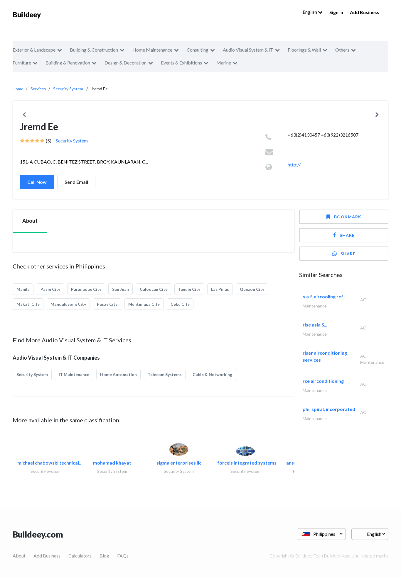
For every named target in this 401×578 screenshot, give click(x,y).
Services (38, 88)
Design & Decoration (125, 62)
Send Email (76, 182)
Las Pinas (220, 289)
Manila (23, 289)
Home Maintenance (152, 49)
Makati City (28, 304)
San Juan (120, 289)
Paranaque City (86, 289)
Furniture (22, 62)
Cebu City (180, 304)
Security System (68, 88)
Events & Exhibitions (181, 62)
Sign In (336, 12)
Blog (104, 555)
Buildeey (27, 14)
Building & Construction (94, 49)
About (19, 555)
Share (347, 235)
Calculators (80, 555)
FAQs (123, 555)
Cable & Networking (212, 374)
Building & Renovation (68, 62)
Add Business (364, 12)
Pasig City (50, 289)
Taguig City (189, 289)
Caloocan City (153, 289)
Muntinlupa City (144, 304)
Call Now (37, 182)
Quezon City (252, 289)
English (310, 12)
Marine (223, 62)
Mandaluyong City (68, 304)
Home (18, 88)
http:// (294, 164)
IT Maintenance (74, 374)
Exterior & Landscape (34, 49)
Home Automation (118, 374)
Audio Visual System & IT (248, 49)
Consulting (197, 49)
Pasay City (107, 304)
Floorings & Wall (304, 49)
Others (342, 49)
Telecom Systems (165, 374)
